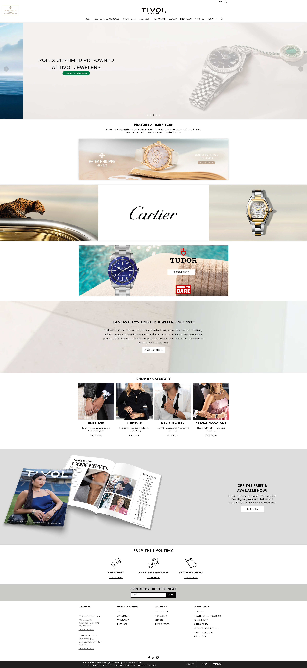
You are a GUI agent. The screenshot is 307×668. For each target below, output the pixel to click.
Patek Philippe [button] (129, 19)
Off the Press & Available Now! (252, 488)
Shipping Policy (201, 624)
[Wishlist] (220, 2)
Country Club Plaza (89, 616)
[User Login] (225, 2)
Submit (171, 595)
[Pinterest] (153, 658)
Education (199, 612)
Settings (217, 664)
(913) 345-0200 (85, 645)
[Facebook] (149, 658)
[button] (147, 115)
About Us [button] (212, 19)
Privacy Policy (201, 620)
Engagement (123, 616)
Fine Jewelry (123, 620)
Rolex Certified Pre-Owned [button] (106, 19)
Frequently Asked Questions (207, 616)
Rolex (120, 612)
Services (159, 620)
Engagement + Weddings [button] (192, 19)
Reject (204, 664)
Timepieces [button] (144, 19)
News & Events (162, 624)
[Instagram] (157, 658)
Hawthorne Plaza (88, 635)
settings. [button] (152, 665)
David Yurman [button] (159, 19)
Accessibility (200, 636)
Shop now (252, 509)
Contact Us (161, 616)
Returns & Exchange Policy (207, 628)
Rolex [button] (87, 19)
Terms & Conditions (203, 632)
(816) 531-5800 (85, 626)
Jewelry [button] (173, 19)
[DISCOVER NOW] (153, 270)
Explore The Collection (53, 73)
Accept (190, 664)
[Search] (221, 19)
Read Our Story (153, 350)
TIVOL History (161, 612)
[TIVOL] (154, 11)
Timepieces (122, 624)
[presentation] (6, 69)
